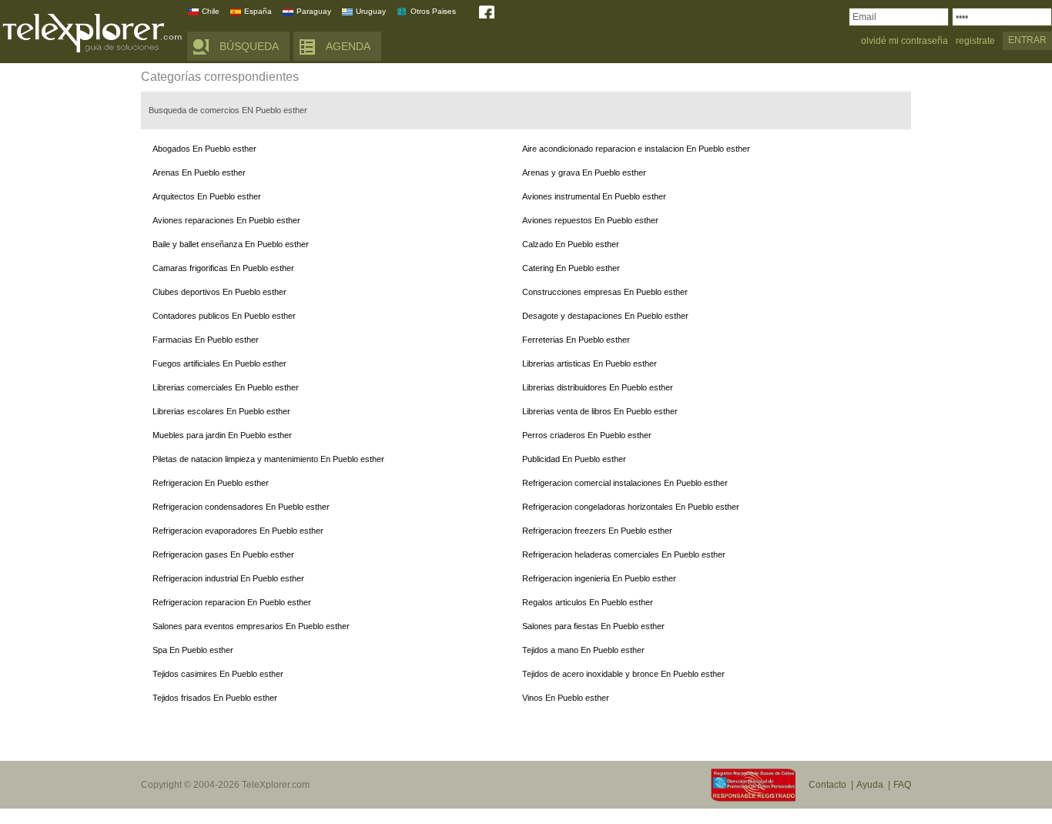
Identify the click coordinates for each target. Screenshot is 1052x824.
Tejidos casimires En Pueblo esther (217, 673)
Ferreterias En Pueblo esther (576, 339)
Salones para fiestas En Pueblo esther (593, 626)
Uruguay (371, 11)
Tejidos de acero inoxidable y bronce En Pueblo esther (623, 673)
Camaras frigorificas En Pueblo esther (223, 268)
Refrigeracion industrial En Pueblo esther (228, 578)
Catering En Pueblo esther (571, 268)
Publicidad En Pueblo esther (574, 459)
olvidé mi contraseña (904, 41)
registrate (975, 41)
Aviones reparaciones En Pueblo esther (226, 220)
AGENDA (348, 46)
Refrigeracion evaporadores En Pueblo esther (237, 530)
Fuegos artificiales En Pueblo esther (219, 363)
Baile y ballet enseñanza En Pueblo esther (230, 244)
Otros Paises (433, 11)
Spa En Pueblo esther (192, 650)
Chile (210, 11)
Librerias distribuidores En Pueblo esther (597, 387)
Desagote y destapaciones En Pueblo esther (605, 315)
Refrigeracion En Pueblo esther (210, 482)
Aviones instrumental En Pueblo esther (594, 196)
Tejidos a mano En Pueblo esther (583, 650)
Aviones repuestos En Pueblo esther (590, 220)
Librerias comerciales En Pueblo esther (225, 387)
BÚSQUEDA (249, 46)
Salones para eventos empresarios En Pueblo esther (251, 626)
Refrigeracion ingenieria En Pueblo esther (599, 578)
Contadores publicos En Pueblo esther (224, 315)
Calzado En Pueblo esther (570, 244)
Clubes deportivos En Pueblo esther (219, 291)
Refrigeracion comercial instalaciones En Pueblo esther (625, 482)
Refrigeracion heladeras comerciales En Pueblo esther (623, 554)
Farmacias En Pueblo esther (205, 339)
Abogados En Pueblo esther (204, 148)
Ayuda (869, 784)
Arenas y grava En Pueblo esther (584, 172)
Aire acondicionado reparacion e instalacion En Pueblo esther (636, 148)
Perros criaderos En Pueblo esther (587, 435)
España (258, 11)
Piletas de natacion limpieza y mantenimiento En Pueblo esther (268, 459)
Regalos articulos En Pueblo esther (587, 602)
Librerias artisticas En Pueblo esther (589, 363)
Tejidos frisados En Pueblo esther (214, 697)
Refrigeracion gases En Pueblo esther (223, 554)
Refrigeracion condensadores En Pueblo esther (241, 506)
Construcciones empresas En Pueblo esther (605, 291)
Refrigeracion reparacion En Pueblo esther (231, 602)
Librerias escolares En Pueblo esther (221, 411)
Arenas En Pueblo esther (199, 172)
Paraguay (314, 11)
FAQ (902, 784)
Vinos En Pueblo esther (565, 697)
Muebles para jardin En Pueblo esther (222, 435)
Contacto (827, 784)
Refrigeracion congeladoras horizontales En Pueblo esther (630, 506)
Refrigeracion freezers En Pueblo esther (597, 530)
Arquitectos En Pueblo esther (206, 196)
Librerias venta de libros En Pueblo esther (600, 411)
